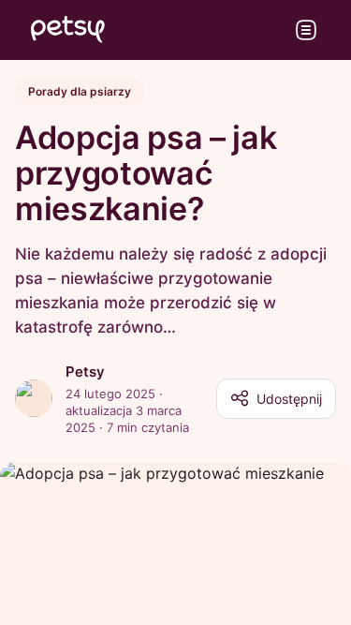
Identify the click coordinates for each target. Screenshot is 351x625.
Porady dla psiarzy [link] (79, 91)
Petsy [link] (85, 371)
